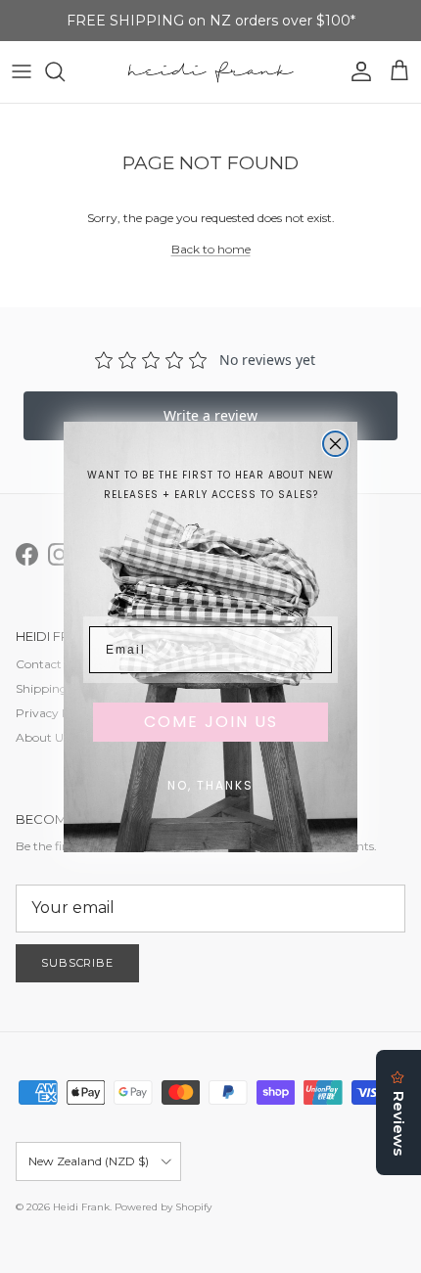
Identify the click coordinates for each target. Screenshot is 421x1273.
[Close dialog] (335, 444)
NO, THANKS (210, 785)
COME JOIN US (211, 721)
